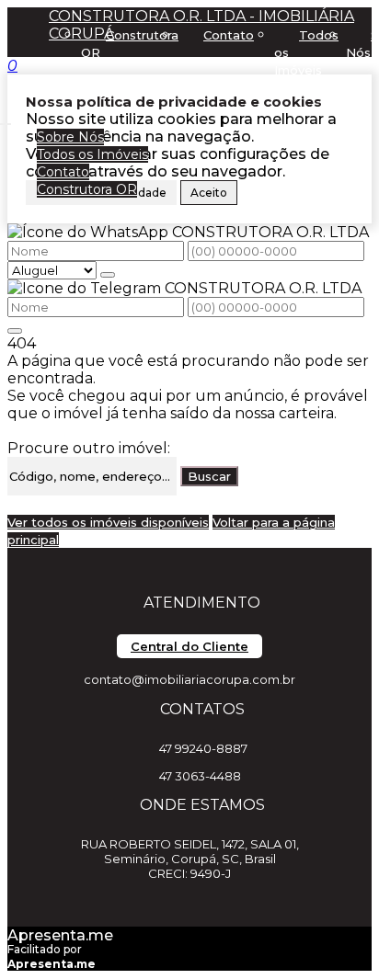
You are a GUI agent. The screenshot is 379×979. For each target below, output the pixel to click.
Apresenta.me (60, 935)
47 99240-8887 (203, 748)
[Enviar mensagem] (107, 275)
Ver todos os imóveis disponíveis (108, 522)
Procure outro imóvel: (88, 448)
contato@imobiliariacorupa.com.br (189, 679)
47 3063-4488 (200, 775)
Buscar (209, 476)
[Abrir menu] (5, 119)
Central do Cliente (189, 646)
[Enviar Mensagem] (14, 331)
